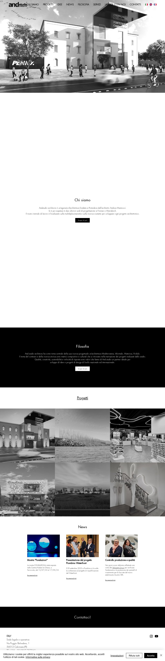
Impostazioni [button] (117, 655)
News (82, 527)
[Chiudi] (161, 655)
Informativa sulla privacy (38, 657)
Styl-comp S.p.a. (118, 567)
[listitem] (27, 435)
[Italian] (146, 4)
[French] (155, 4)
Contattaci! (82, 617)
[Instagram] (151, 636)
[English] (151, 4)
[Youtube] (156, 636)
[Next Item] (158, 46)
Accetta (151, 655)
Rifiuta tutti (134, 655)
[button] (82, 368)
